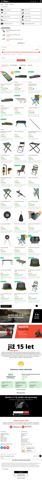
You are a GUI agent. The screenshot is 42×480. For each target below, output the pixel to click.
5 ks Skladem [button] (16, 136)
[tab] (21, 47)
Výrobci (2, 4)
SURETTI (6, 4)
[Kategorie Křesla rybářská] (31, 13)
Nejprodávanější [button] (6, 27)
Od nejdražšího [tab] (22, 65)
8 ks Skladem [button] (16, 88)
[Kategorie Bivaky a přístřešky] (11, 9)
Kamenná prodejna (24, 433)
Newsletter (23, 434)
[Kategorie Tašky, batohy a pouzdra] (11, 23)
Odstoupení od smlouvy (5, 434)
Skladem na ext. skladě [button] (5, 274)
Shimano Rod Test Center (25, 442)
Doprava (2, 436)
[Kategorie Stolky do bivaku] (31, 20)
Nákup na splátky (4, 441)
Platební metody (4, 437)
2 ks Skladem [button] (3, 182)
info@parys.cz (17, 427)
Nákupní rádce (3, 439)
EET (21, 437)
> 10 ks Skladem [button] (4, 88)
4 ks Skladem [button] (3, 136)
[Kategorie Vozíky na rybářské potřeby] (31, 23)
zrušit (21, 415)
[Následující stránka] (24, 68)
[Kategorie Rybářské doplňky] (31, 16)
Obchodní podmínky (4, 433)
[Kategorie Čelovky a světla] (31, 9)
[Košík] (40, 1)
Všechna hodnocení (21, 389)
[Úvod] (6, 1)
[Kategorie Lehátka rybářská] (11, 16)
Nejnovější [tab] (30, 65)
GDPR (22, 436)
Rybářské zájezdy (24, 441)
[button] (35, 1)
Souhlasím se (16, 414)
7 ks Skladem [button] (3, 228)
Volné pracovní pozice (25, 438)
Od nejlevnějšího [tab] (13, 65)
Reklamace (2, 435)
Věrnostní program (4, 438)
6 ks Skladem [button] (3, 250)
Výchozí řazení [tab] (5, 65)
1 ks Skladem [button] (3, 112)
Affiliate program (24, 439)
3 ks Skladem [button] (30, 88)
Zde (8, 466)
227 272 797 (28, 426)
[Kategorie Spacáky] (11, 20)
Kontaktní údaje (24, 435)
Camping (11, 4)
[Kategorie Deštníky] (11, 13)
